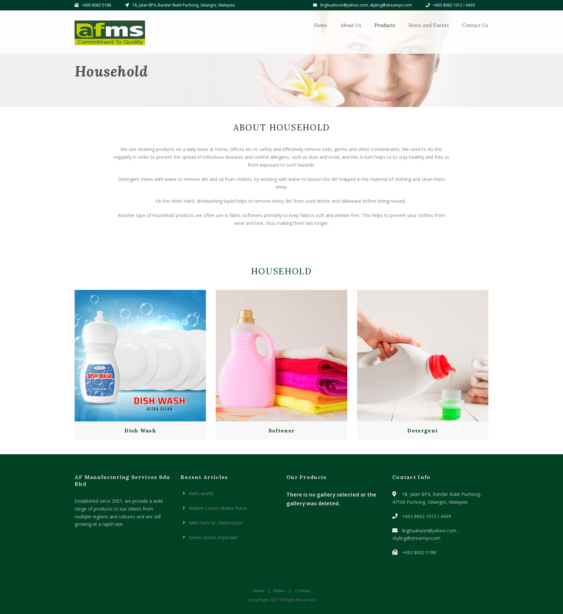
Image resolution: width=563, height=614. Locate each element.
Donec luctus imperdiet (213, 537)
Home (320, 25)
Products (384, 25)
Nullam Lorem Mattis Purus (218, 508)
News (278, 591)
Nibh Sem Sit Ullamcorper (216, 523)
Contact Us (475, 25)
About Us (350, 25)
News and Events (428, 25)
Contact (302, 591)
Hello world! (201, 493)
